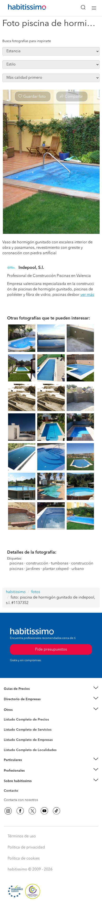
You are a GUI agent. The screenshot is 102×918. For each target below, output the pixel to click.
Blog (7, 715)
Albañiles (11, 743)
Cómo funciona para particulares (28, 765)
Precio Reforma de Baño (22, 694)
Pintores (10, 733)
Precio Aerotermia (17, 699)
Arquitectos (12, 747)
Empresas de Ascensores (23, 705)
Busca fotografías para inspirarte (26, 41)
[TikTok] (56, 811)
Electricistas (12, 738)
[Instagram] (8, 811)
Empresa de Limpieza (20, 710)
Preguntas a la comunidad (23, 720)
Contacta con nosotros (21, 800)
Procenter (11, 729)
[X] (32, 811)
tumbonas (59, 563)
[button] (51, 689)
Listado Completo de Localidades (30, 750)
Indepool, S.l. (31, 268)
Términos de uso (22, 836)
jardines (33, 569)
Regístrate (11, 770)
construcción (37, 563)
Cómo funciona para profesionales (30, 776)
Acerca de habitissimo (20, 786)
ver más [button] (87, 295)
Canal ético (12, 791)
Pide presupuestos (51, 910)
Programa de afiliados (20, 796)
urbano (77, 569)
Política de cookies (24, 859)
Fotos (8, 725)
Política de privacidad (26, 847)
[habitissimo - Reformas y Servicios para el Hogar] (21, 8)
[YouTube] (44, 811)
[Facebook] (20, 811)
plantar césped (56, 569)
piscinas (16, 563)
